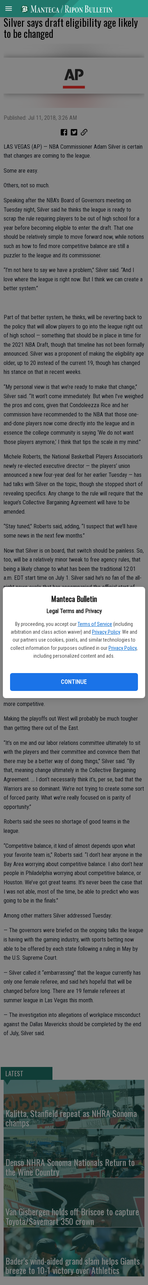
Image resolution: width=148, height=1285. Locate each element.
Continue (74, 681)
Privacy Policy (106, 632)
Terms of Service (95, 624)
